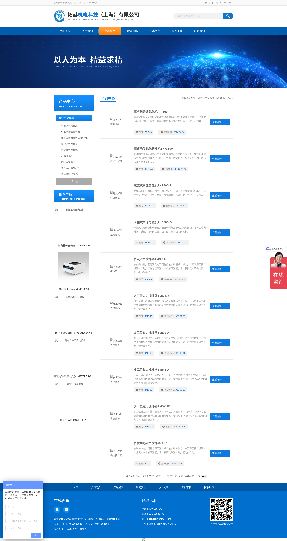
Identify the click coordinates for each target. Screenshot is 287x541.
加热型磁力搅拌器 (70, 132)
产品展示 (110, 30)
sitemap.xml (113, 518)
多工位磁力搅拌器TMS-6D (151, 332)
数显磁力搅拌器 (69, 126)
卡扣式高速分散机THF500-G (153, 222)
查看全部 (73, 181)
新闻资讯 (132, 30)
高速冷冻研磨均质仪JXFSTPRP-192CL (74, 376)
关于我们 (87, 30)
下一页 (173, 476)
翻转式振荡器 (68, 162)
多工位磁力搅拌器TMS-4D (151, 296)
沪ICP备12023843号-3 (75, 523)
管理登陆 (84, 528)
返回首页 (207, 2)
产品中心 (67, 101)
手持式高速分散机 (70, 168)
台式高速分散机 (69, 173)
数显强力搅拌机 (69, 150)
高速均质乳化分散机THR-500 (153, 148)
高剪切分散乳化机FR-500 (151, 111)
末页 (181, 476)
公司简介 (96, 487)
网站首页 (65, 30)
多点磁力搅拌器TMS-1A (150, 259)
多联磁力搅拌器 (69, 144)
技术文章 (154, 30)
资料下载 (177, 30)
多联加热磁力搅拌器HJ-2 (150, 443)
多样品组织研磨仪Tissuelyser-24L (73, 332)
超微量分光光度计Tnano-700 (74, 245)
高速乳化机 (67, 156)
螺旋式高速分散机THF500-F (152, 185)
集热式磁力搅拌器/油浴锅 (74, 138)
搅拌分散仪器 (66, 118)
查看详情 (217, 122)
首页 (200, 98)
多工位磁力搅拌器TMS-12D (152, 406)
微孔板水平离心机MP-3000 (74, 289)
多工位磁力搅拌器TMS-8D (151, 369)
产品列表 (210, 98)
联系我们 (228, 2)
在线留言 (218, 2)
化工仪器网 (71, 528)
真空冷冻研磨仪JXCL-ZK (74, 420)
